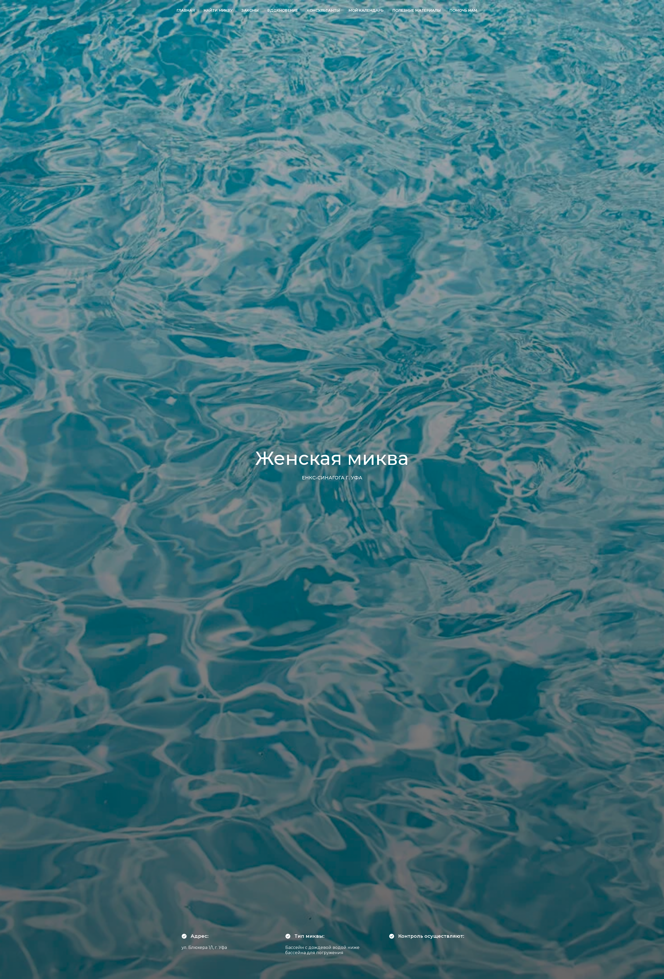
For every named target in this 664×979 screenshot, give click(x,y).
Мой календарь (366, 10)
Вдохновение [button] (282, 10)
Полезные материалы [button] (416, 10)
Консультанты (323, 10)
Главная (186, 10)
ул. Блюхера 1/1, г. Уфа (204, 947)
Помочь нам (463, 10)
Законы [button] (250, 10)
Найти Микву (218, 10)
